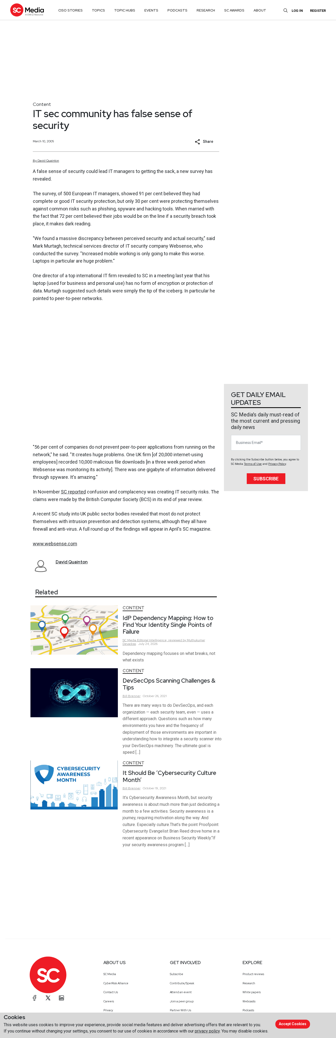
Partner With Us (180, 1010)
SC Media (109, 974)
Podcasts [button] (177, 10)
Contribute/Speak (182, 983)
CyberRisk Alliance (115, 983)
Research (249, 983)
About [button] (260, 10)
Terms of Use (253, 464)
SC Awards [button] (234, 10)
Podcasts (248, 1010)
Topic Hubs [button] (124, 10)
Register (318, 11)
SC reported (73, 491)
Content (42, 104)
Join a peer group (182, 1001)
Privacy (108, 1010)
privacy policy (207, 1031)
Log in (297, 11)
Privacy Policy (277, 464)
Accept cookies (292, 1024)
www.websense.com (55, 543)
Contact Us (110, 992)
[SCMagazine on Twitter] (48, 998)
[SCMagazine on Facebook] (35, 998)
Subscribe (266, 478)
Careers (108, 1001)
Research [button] (206, 10)
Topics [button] (98, 10)
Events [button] (151, 10)
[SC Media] (27, 10)
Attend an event (181, 992)
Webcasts (249, 1001)
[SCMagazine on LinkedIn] (61, 998)
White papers (252, 992)
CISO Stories (70, 10)
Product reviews (253, 974)
